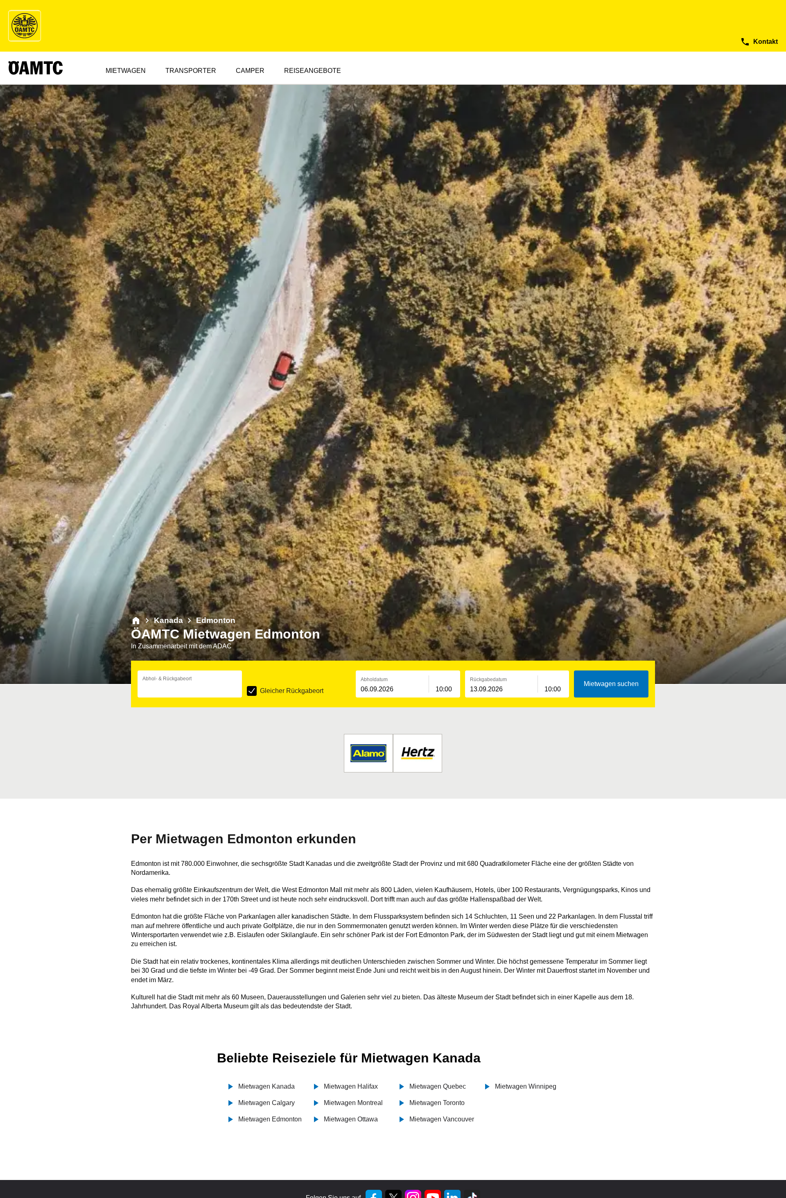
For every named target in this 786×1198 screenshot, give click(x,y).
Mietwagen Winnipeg (525, 1086)
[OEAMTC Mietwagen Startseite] (24, 25)
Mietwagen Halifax (351, 1086)
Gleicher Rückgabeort (291, 690)
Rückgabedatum (488, 679)
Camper (250, 70)
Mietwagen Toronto (437, 1102)
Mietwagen (126, 70)
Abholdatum (374, 679)
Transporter (190, 70)
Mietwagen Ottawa (351, 1119)
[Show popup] (240, 688)
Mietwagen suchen (611, 683)
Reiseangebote (312, 70)
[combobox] (190, 689)
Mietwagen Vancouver (441, 1119)
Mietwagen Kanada (266, 1086)
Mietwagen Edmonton (270, 1119)
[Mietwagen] (136, 620)
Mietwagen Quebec (437, 1086)
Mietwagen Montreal (353, 1102)
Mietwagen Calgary (266, 1102)
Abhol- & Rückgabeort (167, 679)
